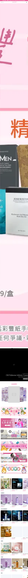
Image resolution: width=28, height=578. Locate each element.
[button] (1, 2)
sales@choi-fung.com (12, 0)
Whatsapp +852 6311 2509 (18, 0)
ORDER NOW (25, 378)
